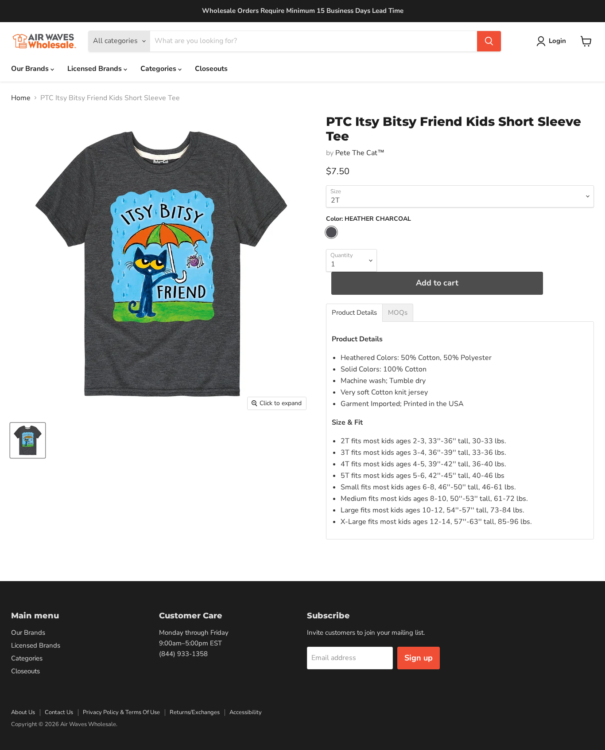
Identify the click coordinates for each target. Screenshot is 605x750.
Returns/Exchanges (195, 712)
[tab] (354, 313)
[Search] (489, 41)
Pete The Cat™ (359, 153)
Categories (159, 69)
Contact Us (59, 712)
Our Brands (30, 69)
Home (21, 98)
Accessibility (245, 712)
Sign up (418, 657)
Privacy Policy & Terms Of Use (121, 712)
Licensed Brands (95, 69)
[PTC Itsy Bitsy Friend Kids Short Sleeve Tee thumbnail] (27, 440)
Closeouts (211, 69)
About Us (23, 712)
